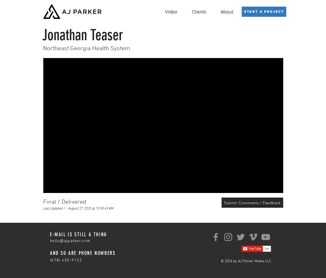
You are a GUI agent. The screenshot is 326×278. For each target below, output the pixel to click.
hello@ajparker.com (70, 241)
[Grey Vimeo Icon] (253, 237)
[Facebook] (215, 237)
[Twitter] (240, 237)
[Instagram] (228, 237)
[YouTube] (265, 237)
